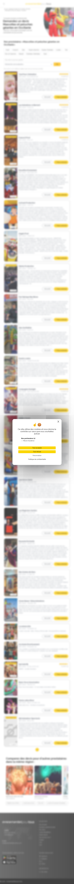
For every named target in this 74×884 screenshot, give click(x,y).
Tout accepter (37, 448)
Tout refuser (37, 452)
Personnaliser (37, 455)
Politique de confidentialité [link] (37, 459)
